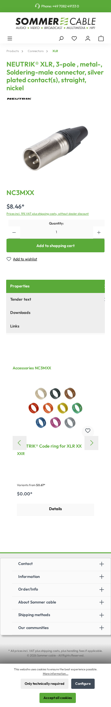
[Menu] (10, 38)
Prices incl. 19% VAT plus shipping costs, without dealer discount (47, 213)
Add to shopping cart (55, 245)
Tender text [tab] (20, 299)
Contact (25, 563)
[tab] (58, 312)
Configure (83, 683)
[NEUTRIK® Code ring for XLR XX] (55, 408)
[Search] (61, 38)
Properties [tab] (20, 285)
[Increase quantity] (99, 232)
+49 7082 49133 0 (65, 6)
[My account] (88, 38)
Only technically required (44, 683)
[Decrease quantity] (14, 232)
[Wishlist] (74, 38)
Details (55, 508)
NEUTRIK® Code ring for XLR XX (49, 446)
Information (29, 576)
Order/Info (28, 589)
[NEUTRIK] (55, 98)
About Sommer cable (37, 601)
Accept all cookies (57, 698)
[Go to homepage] (55, 23)
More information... (55, 673)
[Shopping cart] (101, 38)
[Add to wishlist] (88, 432)
